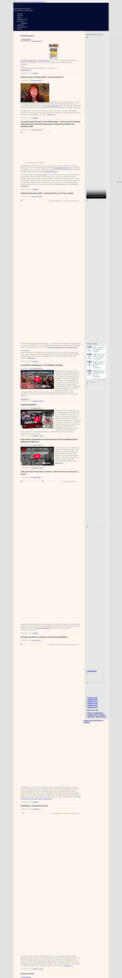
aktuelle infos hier (26, 70)
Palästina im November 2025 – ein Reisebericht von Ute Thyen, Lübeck (47, 193)
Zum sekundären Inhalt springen (23, 10)
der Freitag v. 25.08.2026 (50, 105)
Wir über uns (21, 21)
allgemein (35, 73)
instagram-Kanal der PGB (42, 628)
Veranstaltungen (22, 27)
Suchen (19, 28)
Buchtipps (20, 15)
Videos (19, 17)
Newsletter (20, 25)
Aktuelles (20, 13)
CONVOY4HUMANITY (29, 405)
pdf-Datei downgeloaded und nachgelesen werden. (62, 347)
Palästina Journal (22, 19)
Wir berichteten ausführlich (62, 167)
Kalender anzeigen (99, 379)
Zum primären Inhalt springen (22, 8)
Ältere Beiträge (26, 977)
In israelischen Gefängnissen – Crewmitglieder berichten (42, 365)
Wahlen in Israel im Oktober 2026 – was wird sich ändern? (42, 77)
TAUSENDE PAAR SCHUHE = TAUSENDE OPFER (35, 60)
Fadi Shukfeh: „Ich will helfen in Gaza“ (34, 806)
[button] (91, 382)
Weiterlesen (51, 114)
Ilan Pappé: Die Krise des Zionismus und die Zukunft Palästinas (44, 637)
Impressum (24, 23)
